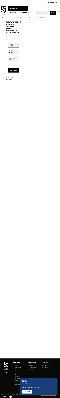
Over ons (31, 365)
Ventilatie (17, 365)
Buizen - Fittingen (19, 373)
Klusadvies (32, 369)
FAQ (45, 365)
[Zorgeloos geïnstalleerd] (3, 10)
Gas (16, 369)
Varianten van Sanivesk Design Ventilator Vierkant (13, 58)
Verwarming (18, 367)
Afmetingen (11, 44)
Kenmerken (11, 50)
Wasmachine (18, 371)
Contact (46, 367)
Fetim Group (32, 371)
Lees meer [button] (36, 387)
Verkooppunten (33, 367)
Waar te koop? (13, 70)
